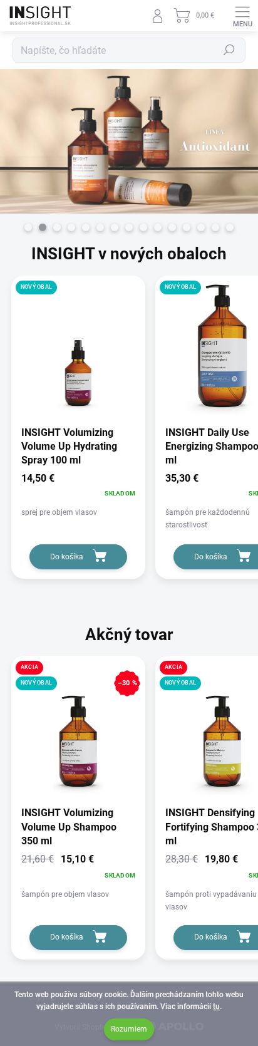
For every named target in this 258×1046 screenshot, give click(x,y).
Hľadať (229, 50)
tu (216, 1006)
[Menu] (242, 15)
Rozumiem (129, 1029)
